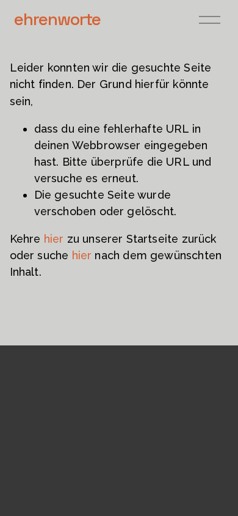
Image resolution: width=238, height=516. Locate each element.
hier (54, 238)
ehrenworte (57, 19)
